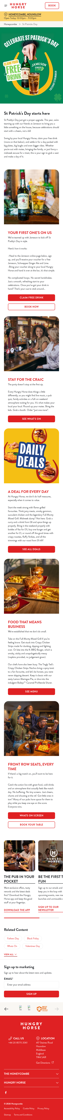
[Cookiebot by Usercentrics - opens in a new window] (46, 502)
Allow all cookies (31, 605)
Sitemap (7, 1114)
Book (52, 5)
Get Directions (43, 1062)
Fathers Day (13, 938)
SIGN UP (31, 994)
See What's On (31, 419)
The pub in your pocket (19, 879)
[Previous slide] (6, 1009)
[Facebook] (6, 1092)
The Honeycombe (16, 1074)
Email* (8, 979)
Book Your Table (31, 824)
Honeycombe (10, 24)
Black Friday (33, 938)
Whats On (12, 946)
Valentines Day (32, 946)
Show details (47, 595)
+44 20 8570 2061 (17, 1042)
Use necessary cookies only (31, 615)
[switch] (55, 564)
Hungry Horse (15, 1083)
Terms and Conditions (23, 1114)
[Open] (6, 5)
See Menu (31, 691)
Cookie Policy (28, 1108)
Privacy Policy (43, 1108)
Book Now (31, 307)
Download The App (19, 855)
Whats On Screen (31, 815)
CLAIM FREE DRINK (31, 297)
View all (8, 954)
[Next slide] (56, 1009)
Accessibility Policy (12, 1108)
